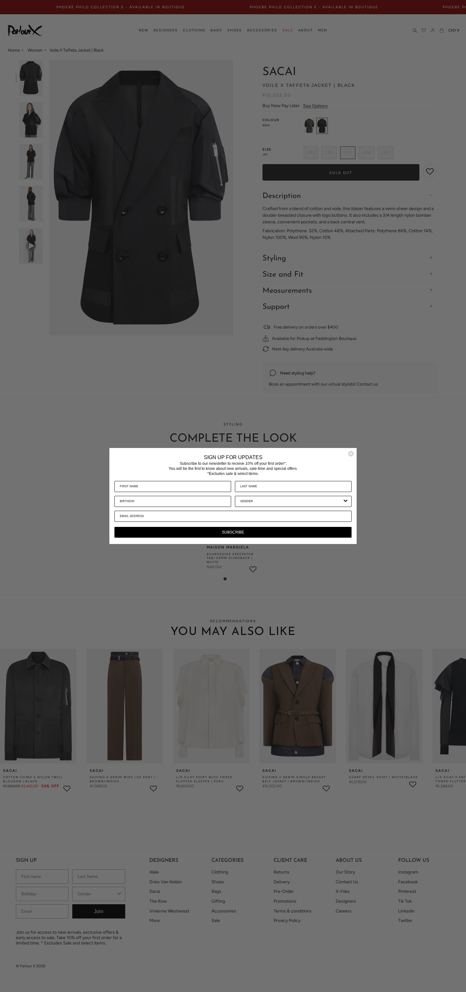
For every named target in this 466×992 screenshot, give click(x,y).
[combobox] (291, 501)
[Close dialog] (351, 454)
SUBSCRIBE (233, 532)
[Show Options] (345, 501)
